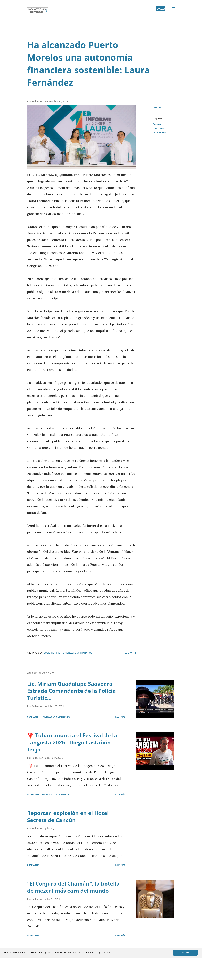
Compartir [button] (159, 107)
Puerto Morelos (160, 128)
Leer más (120, 716)
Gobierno (157, 124)
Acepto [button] (185, 953)
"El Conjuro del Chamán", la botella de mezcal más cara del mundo (73, 887)
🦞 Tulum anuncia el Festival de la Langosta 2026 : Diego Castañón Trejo (72, 742)
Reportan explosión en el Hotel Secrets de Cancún (68, 816)
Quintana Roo (159, 132)
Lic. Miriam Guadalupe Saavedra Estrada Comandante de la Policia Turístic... (71, 690)
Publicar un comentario (56, 716)
